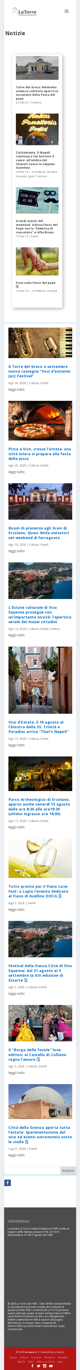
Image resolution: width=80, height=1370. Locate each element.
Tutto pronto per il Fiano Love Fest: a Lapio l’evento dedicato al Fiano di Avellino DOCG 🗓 (38, 891)
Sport (31, 176)
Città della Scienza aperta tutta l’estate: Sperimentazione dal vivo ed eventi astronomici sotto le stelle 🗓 (40, 1134)
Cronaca (36, 1357)
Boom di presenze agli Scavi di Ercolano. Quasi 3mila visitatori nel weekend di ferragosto (38, 533)
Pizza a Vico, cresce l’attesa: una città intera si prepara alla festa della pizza (39, 453)
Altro (31, 1361)
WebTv (21, 1361)
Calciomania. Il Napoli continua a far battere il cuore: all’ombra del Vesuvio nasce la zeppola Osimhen (35, 160)
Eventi (34, 236)
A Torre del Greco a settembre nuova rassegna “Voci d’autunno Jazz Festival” (39, 371)
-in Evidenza (38, 172)
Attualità (52, 172)
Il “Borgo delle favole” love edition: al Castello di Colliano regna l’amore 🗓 (37, 1054)
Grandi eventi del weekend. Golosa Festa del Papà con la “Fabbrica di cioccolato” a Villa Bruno (37, 226)
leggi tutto (16, 389)
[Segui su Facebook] (7, 1183)
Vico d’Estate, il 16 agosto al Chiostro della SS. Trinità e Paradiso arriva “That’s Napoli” (38, 727)
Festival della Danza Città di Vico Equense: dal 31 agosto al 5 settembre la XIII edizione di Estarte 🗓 (40, 972)
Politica (55, 629)
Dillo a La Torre (46, 1361)
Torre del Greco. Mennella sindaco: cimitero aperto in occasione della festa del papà (37, 92)
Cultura (34, 383)
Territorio (36, 102)
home (13, 1357)
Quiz (60, 1361)
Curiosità (21, 176)
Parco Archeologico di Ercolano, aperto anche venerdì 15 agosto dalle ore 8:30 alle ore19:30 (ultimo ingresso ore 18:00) (39, 806)
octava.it (31, 1352)
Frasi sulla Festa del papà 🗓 (35, 285)
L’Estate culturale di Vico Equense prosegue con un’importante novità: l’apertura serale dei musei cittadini (40, 614)
